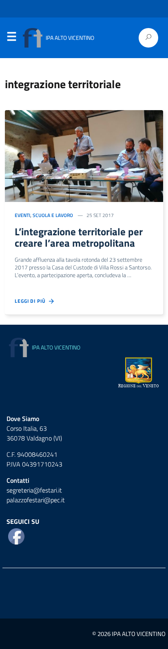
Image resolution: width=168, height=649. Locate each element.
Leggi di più (32, 301)
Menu (11, 38)
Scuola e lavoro (53, 215)
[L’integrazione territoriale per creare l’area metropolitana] (84, 155)
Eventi (22, 215)
